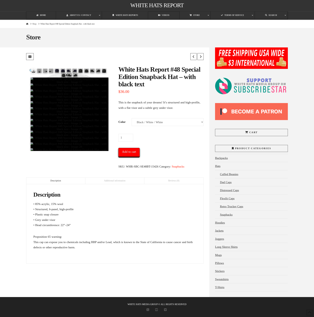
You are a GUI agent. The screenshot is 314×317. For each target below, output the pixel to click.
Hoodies (220, 222)
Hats (217, 166)
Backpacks (221, 158)
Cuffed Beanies (229, 174)
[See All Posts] (30, 56)
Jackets (219, 230)
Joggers (219, 238)
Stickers (220, 271)
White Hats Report (156, 5)
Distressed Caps (229, 190)
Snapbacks (178, 166)
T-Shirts (219, 287)
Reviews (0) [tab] (173, 180)
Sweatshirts (222, 279)
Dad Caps (226, 182)
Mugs (218, 255)
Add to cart (129, 151)
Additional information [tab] (114, 180)
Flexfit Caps (227, 198)
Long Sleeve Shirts (226, 246)
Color (122, 121)
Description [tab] (55, 180)
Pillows (219, 263)
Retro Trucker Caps (231, 206)
